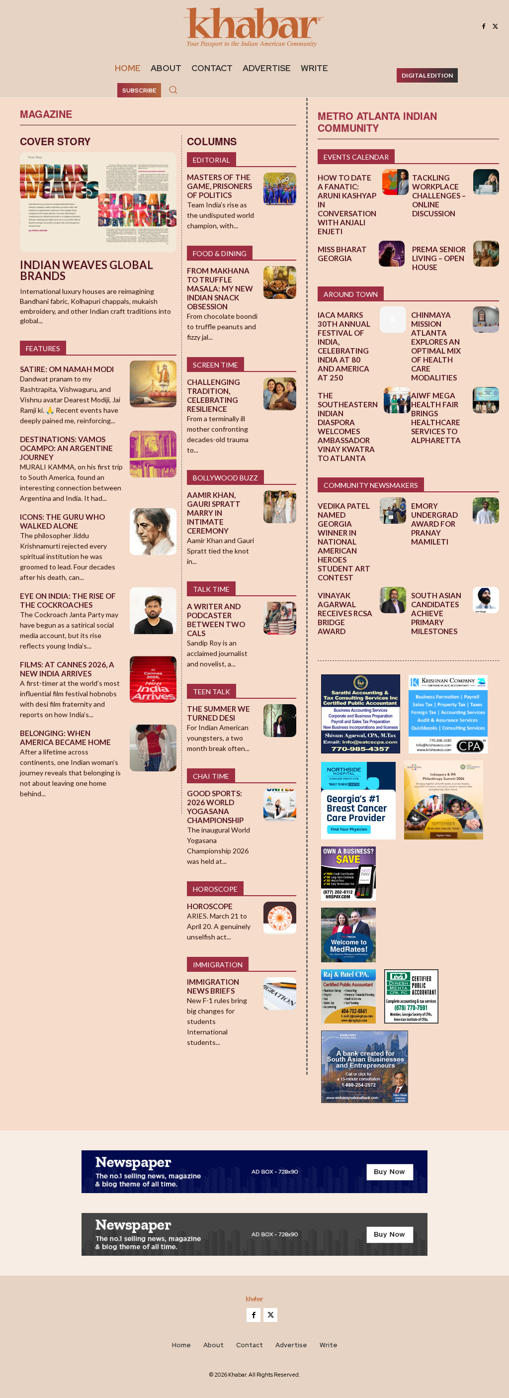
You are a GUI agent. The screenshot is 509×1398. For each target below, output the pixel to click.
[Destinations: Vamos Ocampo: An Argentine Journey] (153, 454)
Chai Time (211, 776)
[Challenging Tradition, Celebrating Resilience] (279, 393)
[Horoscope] (279, 918)
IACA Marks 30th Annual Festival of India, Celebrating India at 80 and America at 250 (344, 346)
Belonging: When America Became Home (65, 737)
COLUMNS (212, 141)
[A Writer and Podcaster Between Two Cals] (279, 618)
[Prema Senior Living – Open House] (486, 254)
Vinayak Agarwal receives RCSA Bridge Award (345, 613)
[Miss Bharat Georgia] (392, 254)
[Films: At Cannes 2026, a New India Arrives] (153, 679)
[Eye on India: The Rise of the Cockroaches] (153, 611)
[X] (496, 27)
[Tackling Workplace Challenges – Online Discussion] (486, 182)
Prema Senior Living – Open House (439, 258)
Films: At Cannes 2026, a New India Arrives (67, 669)
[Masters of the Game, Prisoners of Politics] (279, 189)
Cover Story (55, 141)
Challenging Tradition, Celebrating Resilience (213, 395)
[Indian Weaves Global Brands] (98, 202)
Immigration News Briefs (213, 986)
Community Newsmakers (371, 485)
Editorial (211, 160)
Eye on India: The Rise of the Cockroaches (68, 600)
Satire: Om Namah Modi (67, 369)
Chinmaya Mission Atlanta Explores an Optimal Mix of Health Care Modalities (436, 346)
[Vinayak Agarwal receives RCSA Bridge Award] (393, 600)
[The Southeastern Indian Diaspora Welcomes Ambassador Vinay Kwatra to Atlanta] (397, 400)
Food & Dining (220, 253)
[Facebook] (484, 27)
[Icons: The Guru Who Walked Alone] (153, 532)
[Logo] (254, 1301)
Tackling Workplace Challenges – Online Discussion (439, 195)
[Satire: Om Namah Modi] (153, 384)
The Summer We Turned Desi (218, 713)
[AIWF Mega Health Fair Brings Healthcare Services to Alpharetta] (486, 400)
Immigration (218, 964)
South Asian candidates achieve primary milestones (436, 613)
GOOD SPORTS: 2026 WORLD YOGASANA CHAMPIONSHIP (215, 807)
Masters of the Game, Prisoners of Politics (219, 186)
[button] (173, 89)
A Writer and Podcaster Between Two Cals (216, 620)
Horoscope (215, 889)
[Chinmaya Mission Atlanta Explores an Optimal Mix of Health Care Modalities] (486, 319)
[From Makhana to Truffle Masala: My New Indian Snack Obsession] (279, 282)
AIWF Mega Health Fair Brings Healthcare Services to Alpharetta (436, 418)
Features (43, 348)
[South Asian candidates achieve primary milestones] (486, 600)
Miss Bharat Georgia (342, 254)
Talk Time (211, 589)
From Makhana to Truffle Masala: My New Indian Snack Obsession (220, 288)
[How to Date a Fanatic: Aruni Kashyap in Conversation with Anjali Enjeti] (395, 182)
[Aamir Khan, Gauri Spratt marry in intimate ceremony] (279, 506)
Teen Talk (211, 691)
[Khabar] (254, 26)
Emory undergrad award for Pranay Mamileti (434, 523)
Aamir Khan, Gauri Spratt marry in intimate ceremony (214, 512)
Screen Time (215, 365)
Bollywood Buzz (225, 477)
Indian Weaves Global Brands (86, 270)
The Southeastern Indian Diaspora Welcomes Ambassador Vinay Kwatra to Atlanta (348, 427)
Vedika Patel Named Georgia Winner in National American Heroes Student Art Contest (344, 541)
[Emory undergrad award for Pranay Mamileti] (486, 510)
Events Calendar (356, 157)
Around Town (351, 294)
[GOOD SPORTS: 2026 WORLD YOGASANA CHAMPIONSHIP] (279, 805)
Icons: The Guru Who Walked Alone (62, 521)
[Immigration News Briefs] (279, 993)
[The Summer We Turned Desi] (279, 720)
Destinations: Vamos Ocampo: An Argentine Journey (66, 448)
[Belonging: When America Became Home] (153, 748)
